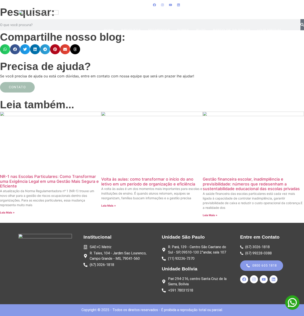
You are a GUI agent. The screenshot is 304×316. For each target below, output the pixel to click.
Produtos (131, 30)
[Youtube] (170, 5)
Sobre (183, 30)
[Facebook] (154, 5)
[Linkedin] (178, 5)
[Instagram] (162, 5)
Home (109, 30)
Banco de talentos (231, 30)
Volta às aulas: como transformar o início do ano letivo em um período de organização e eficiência (148, 181)
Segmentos (159, 30)
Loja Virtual (269, 30)
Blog (201, 30)
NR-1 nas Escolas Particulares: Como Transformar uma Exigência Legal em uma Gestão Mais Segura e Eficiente (49, 181)
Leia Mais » (7, 212)
